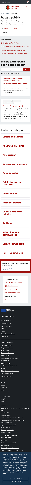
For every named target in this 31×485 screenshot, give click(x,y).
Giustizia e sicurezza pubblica (9, 366)
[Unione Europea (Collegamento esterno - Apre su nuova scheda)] (15, 311)
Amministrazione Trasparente (15, 83)
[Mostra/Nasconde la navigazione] (3, 7)
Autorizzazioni (5, 350)
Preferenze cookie (14, 470)
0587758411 (6, 413)
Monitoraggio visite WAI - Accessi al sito (12, 450)
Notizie (3, 385)
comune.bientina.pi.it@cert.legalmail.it (13, 420)
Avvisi (2, 390)
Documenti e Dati (5, 336)
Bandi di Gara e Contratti (13, 106)
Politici (3, 331)
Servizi (7, 13)
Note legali (4, 440)
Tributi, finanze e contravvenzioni (10, 371)
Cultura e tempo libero (7, 373)
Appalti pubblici (5, 355)
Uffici (2, 329)
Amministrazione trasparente (9, 435)
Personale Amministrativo (8, 334)
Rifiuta (17, 478)
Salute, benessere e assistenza (9, 358)
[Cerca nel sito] (27, 7)
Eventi (2, 401)
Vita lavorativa (5, 361)
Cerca (26, 70)
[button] (7, 2)
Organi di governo (6, 323)
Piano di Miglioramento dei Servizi (10, 448)
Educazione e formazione (7, 353)
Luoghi (3, 399)
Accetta (17, 481)
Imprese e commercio (6, 376)
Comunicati (4, 387)
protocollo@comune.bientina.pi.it (14, 418)
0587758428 (6, 415)
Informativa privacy (6, 438)
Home (2, 13)
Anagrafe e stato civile (7, 348)
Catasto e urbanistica (6, 345)
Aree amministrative (6, 326)
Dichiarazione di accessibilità (8, 443)
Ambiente (3, 368)
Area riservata (5, 445)
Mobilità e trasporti (6, 363)
